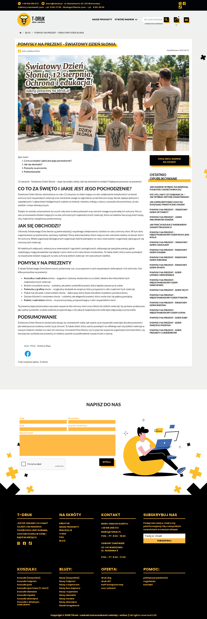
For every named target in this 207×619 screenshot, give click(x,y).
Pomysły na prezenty (35, 167)
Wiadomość (26, 432)
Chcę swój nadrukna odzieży (169, 160)
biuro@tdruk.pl (54, 3)
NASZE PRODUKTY (102, 19)
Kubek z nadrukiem (34, 300)
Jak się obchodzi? (33, 164)
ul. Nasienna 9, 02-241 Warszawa (82, 3)
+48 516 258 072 (30, 3)
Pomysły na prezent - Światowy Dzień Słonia (59, 32)
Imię (22, 418)
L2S (155, 615)
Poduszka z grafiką (34, 289)
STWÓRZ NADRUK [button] (125, 19)
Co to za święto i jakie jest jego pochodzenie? (48, 160)
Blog (28, 32)
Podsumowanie (32, 171)
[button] (187, 20)
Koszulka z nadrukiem (36, 278)
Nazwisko (73, 418)
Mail (22, 425)
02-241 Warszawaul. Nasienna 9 (112, 549)
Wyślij (107, 461)
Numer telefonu (77, 425)
